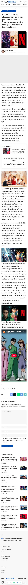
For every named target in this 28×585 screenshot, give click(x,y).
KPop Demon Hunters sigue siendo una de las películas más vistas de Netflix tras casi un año (9, 459)
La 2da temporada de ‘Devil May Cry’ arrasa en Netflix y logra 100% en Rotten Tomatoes (10, 498)
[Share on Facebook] (7, 582)
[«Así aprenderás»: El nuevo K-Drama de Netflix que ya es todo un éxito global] (23, 468)
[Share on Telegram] (17, 582)
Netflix (9, 388)
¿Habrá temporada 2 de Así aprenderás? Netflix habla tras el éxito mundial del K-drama (14, 164)
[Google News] (25, 578)
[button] (2, 1)
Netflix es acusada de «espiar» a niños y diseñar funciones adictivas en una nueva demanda (9, 507)
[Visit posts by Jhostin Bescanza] (3, 51)
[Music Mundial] (10, 1)
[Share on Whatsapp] (14, 582)
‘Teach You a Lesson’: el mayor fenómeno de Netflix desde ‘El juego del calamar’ (14, 158)
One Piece (14, 388)
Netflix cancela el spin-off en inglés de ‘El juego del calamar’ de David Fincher (18, 151)
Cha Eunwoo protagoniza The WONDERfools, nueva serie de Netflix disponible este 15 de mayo (10, 526)
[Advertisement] (14, 69)
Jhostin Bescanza (9, 50)
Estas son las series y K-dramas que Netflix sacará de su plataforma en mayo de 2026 (9, 517)
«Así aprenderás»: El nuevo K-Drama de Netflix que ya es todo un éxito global (9, 468)
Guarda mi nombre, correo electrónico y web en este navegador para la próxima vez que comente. (14, 440)
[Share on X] (10, 582)
